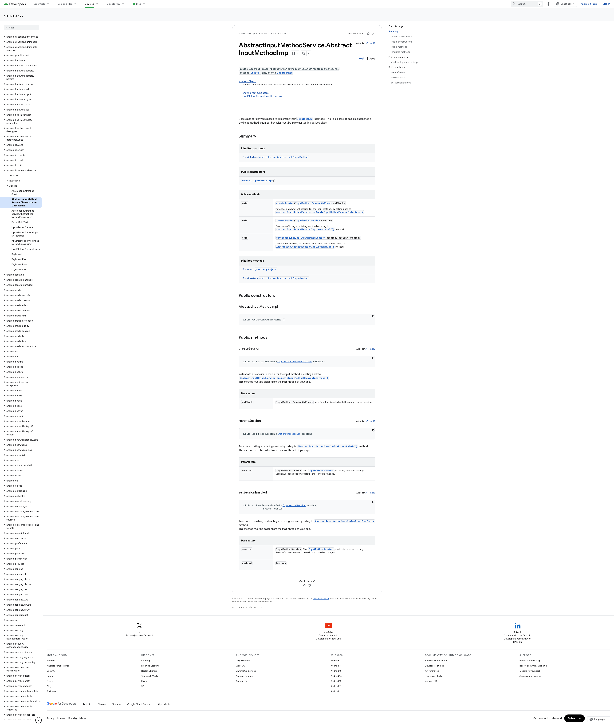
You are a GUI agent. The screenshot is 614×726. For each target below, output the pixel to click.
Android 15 (336, 670)
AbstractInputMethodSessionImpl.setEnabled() (305, 246)
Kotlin (362, 58)
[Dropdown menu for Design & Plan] (76, 4)
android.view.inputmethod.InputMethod (283, 157)
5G (143, 686)
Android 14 (336, 676)
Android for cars (244, 676)
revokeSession (285, 220)
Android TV (241, 681)
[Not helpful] (372, 33)
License (61, 718)
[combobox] (527, 4)
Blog (138, 3)
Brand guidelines (77, 718)
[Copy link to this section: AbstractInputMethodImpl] (281, 307)
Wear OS (240, 665)
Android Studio (589, 3)
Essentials (39, 3)
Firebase (116, 704)
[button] (21, 36)
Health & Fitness (149, 670)
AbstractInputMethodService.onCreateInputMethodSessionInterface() (319, 212)
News (49, 681)
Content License (321, 598)
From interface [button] (275, 157)
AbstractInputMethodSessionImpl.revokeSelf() (305, 229)
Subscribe (574, 718)
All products (163, 704)
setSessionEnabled (287, 237)
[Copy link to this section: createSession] (263, 349)
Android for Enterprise (58, 665)
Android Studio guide (436, 660)
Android (51, 660)
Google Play (113, 3)
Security (51, 670)
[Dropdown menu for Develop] (98, 4)
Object (255, 72)
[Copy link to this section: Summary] (259, 136)
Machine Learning (150, 665)
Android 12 (336, 686)
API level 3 (370, 43)
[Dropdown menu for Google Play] (124, 4)
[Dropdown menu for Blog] (145, 4)
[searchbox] (21, 27)
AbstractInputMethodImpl (257, 180)
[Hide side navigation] (38, 720)
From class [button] (259, 269)
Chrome (102, 704)
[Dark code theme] (373, 316)
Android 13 (336, 681)
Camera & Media (149, 676)
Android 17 (336, 660)
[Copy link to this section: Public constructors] (278, 296)
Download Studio (433, 676)
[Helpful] (368, 33)
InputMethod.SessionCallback (313, 203)
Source (50, 676)
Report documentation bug (533, 665)
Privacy (145, 681)
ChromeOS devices (246, 670)
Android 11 (336, 691)
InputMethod (285, 72)
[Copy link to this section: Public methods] (270, 338)
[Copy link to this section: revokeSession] (264, 421)
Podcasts (51, 691)
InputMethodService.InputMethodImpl (262, 96)
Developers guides (434, 665)
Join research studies (530, 676)
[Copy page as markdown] (304, 53)
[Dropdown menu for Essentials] (49, 4)
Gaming (145, 660)
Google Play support (530, 670)
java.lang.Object (247, 81)
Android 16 (336, 665)
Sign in (606, 3)
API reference (13, 15)
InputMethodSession (307, 220)
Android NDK (431, 681)
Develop (89, 3)
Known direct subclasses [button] (262, 94)
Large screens (243, 660)
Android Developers (248, 33)
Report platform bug (530, 660)
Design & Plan (65, 3)
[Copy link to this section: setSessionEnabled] (270, 493)
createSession (285, 203)
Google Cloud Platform (139, 704)
